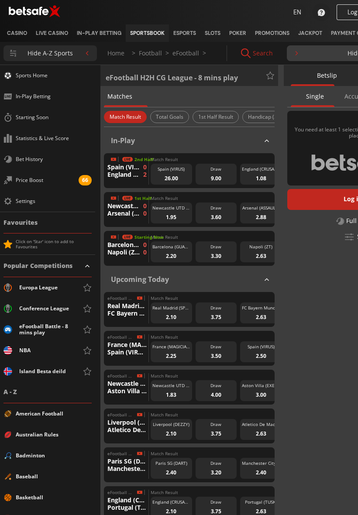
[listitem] (17, 33)
